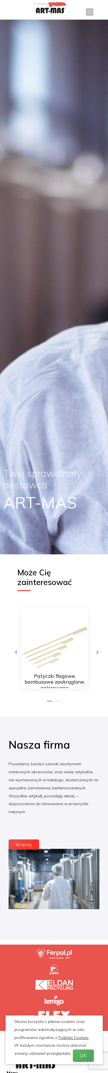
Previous (13, 649)
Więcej (24, 844)
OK (83, 1055)
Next (94, 649)
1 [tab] (50, 699)
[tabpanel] (54, 649)
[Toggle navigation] (89, 12)
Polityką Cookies (73, 1037)
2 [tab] (58, 699)
